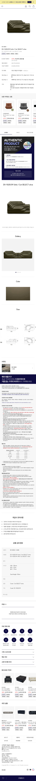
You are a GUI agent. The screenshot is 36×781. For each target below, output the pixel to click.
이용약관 (18, 737)
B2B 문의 (30, 740)
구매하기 (21, 778)
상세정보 (6, 132)
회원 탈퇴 (4, 769)
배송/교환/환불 (30, 132)
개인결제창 (18, 740)
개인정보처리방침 (29, 737)
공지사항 (6, 740)
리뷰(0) (18, 132)
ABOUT (6, 737)
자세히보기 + (25, 70)
